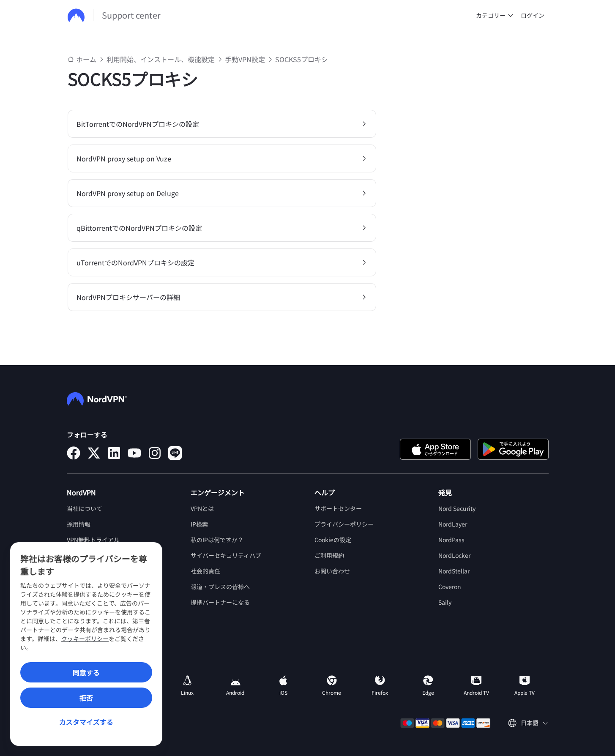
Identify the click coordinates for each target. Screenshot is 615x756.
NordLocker (454, 555)
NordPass (451, 539)
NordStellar (454, 571)
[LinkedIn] (114, 453)
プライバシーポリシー (344, 524)
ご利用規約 (329, 555)
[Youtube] (134, 453)
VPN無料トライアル (93, 539)
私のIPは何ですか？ (217, 539)
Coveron (449, 586)
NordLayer (452, 524)
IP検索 (199, 524)
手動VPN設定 (245, 59)
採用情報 (78, 524)
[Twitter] (94, 453)
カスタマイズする (86, 722)
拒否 (86, 698)
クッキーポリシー (85, 638)
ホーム (86, 59)
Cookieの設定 (332, 539)
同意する (86, 672)
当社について (84, 508)
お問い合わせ (332, 571)
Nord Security (457, 508)
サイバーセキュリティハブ (226, 555)
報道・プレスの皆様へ (220, 586)
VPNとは (202, 508)
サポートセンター (338, 508)
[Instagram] (154, 453)
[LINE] (175, 453)
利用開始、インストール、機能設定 (161, 59)
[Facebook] (73, 453)
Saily (444, 602)
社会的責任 (205, 571)
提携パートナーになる (220, 602)
